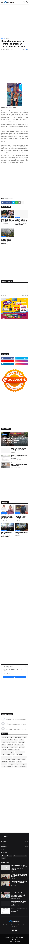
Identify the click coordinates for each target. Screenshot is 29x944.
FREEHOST (17, 941)
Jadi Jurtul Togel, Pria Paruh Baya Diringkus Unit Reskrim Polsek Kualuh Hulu (20, 516)
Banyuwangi (5, 737)
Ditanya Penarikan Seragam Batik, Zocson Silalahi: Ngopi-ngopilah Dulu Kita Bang (7, 516)
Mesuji (3, 742)
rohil (3, 759)
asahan (4, 744)
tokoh (3, 858)
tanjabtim (4, 764)
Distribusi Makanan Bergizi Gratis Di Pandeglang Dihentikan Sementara (19, 457)
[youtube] (16, 930)
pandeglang (19, 754)
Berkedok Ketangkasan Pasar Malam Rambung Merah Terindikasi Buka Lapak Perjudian (7, 534)
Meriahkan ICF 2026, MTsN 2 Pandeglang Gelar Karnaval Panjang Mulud (7, 220)
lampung (17, 749)
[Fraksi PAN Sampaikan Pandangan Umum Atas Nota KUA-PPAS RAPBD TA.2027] (5, 876)
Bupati (3, 855)
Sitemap (7, 937)
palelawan (8, 754)
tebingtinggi (10, 766)
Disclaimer (21, 937)
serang (13, 759)
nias (3, 754)
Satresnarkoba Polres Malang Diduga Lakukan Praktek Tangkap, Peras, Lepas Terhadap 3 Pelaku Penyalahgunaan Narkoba (19, 894)
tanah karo (19, 761)
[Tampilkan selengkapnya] (22, 202)
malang (22, 752)
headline (8, 38)
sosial (14, 849)
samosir (8, 759)
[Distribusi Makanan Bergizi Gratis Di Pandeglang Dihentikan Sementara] (5, 457)
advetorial (16, 855)
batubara (17, 744)
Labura (11, 198)
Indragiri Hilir (18, 737)
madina (17, 752)
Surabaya (14, 742)
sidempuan (4, 761)
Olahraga (9, 855)
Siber (18, 939)
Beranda (3, 38)
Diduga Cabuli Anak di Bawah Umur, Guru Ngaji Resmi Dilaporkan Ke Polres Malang (19, 464)
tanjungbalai (23, 764)
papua (3, 756)
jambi (16, 747)
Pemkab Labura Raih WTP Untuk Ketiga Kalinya (21, 533)
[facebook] (13, 930)
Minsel (8, 742)
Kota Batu (10, 739)
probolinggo (23, 756)
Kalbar (24, 737)
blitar (22, 744)
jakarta (11, 747)
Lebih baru (4, 295)
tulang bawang (22, 766)
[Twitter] (13, 202)
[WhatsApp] (16, 202)
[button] (2, 2)
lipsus (12, 752)
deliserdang (5, 747)
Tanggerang (21, 742)
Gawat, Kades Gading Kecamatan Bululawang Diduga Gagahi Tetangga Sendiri (19, 449)
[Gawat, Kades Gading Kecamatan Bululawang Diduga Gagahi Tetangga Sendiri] (5, 450)
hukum (21, 855)
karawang (10, 749)
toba (16, 766)
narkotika (14, 841)
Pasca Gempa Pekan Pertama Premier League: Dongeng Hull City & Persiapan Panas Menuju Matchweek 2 (19, 867)
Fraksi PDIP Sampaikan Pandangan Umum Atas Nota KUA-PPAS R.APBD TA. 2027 (19, 883)
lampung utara (5, 752)
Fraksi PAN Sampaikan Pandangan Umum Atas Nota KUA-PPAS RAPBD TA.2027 (19, 875)
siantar (23, 759)
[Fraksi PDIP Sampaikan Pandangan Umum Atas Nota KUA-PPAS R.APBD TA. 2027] (5, 883)
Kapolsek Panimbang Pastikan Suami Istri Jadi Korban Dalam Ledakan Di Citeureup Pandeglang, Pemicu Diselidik (21, 222)
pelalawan (16, 756)
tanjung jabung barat (13, 764)
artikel (14, 839)
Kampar (4, 739)
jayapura (4, 749)
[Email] (19, 202)
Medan (21, 739)
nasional (14, 844)
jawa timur (21, 747)
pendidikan (14, 846)
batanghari (10, 744)
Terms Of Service (14, 937)
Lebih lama (24, 295)
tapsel (3, 766)
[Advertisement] (14, 21)
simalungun (12, 761)
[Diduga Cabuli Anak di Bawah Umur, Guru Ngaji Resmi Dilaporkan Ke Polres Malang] (5, 465)
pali (13, 754)
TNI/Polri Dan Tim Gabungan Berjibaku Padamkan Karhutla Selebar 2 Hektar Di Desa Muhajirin (7, 240)
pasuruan (9, 756)
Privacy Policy (12, 939)
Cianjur (11, 737)
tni (25, 855)
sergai (18, 759)
